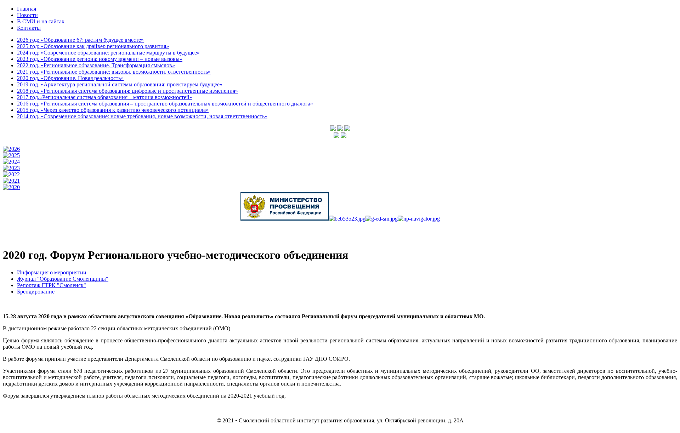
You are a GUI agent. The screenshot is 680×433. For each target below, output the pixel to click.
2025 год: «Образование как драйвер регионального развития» (93, 46)
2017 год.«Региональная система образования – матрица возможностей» (104, 97)
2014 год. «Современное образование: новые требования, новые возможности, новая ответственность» (142, 116)
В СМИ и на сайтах (40, 21)
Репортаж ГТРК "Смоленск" (51, 285)
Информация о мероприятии (51, 272)
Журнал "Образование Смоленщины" (62, 279)
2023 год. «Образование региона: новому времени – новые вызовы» (99, 59)
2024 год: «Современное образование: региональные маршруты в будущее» (108, 53)
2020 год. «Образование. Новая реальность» (70, 78)
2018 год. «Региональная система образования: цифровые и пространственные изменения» (127, 91)
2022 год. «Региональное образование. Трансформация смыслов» (96, 65)
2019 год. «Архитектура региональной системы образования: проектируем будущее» (119, 84)
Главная (26, 9)
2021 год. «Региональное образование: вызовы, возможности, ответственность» (114, 72)
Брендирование (36, 292)
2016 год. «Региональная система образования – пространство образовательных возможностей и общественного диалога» (165, 104)
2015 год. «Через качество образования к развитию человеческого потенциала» (113, 110)
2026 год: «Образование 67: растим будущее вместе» (80, 40)
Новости (27, 15)
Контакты (29, 28)
